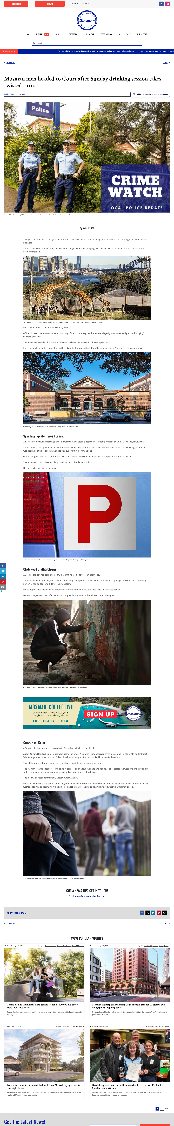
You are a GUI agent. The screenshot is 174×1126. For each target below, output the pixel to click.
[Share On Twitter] (3, 571)
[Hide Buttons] (1, 591)
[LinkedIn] (153, 913)
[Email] (164, 913)
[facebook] (161, 4)
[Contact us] (3, 587)
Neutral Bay (74, 1026)
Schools (155, 1026)
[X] (147, 913)
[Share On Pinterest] (3, 581)
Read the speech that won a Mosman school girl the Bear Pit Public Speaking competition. (127, 1086)
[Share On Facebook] (3, 565)
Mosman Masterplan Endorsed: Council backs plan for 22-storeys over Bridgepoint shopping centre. (100, 51)
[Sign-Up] (87, 698)
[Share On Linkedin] (3, 576)
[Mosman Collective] (87, 11)
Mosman (68, 946)
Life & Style (80, 946)
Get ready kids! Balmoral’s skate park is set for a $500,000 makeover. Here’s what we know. (42, 1006)
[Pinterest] (159, 913)
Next (165, 62)
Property (166, 946)
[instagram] (167, 4)
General (74, 946)
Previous (10, 62)
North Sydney (66, 1026)
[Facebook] (142, 913)
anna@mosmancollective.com (90, 896)
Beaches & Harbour (50, 946)
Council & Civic (61, 946)
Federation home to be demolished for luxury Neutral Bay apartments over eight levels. (43, 1086)
